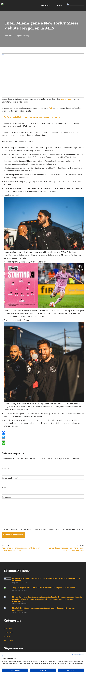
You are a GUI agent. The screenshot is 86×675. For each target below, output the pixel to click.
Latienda (11, 36)
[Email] (43, 439)
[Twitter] (43, 436)
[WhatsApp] (43, 443)
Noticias (45, 5)
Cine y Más (8, 632)
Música (7, 636)
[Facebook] (43, 432)
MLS (50, 108)
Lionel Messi (66, 99)
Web (4, 487)
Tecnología (8, 640)
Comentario (7, 497)
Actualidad (8, 628)
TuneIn (58, 5)
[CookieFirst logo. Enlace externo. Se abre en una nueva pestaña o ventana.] (2, 656)
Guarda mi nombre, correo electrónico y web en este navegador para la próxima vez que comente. (42, 529)
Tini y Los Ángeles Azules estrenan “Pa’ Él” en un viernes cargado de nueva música (43, 588)
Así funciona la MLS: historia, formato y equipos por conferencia (32, 117)
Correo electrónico (10, 478)
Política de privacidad (78, 654)
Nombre (6, 469)
